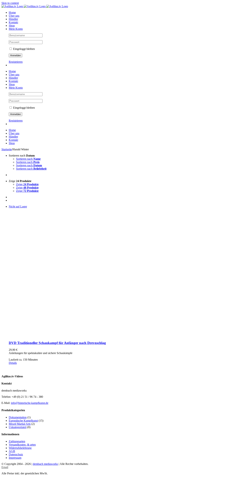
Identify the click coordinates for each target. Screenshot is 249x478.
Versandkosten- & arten (22, 444)
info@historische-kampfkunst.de (29, 402)
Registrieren (16, 61)
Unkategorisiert (17, 427)
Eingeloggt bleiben (23, 48)
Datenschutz (16, 454)
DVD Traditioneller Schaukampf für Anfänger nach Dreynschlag (57, 343)
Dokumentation (18, 417)
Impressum (15, 457)
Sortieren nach (28, 158)
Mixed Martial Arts (20, 423)
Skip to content (10, 3)
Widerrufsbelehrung (20, 447)
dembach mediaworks (45, 463)
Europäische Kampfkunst (23, 420)
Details (13, 362)
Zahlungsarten (17, 441)
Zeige (27, 184)
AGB (12, 451)
